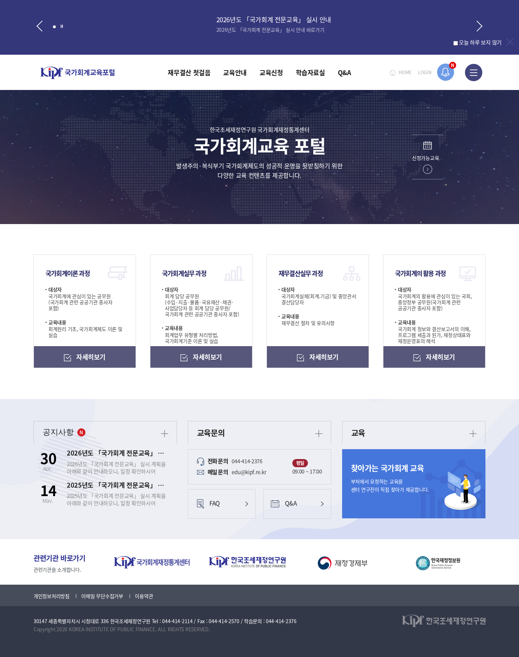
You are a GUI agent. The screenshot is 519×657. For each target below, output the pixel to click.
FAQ (214, 503)
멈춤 (62, 26)
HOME (405, 72)
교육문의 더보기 (318, 433)
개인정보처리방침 (52, 595)
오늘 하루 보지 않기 (480, 42)
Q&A (291, 503)
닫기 (510, 42)
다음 (481, 27)
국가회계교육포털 (78, 73)
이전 (38, 27)
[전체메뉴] (473, 72)
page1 (54, 26)
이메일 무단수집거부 (102, 595)
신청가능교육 (425, 157)
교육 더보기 (473, 433)
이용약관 (144, 595)
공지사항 (58, 432)
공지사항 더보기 (164, 433)
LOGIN (424, 72)
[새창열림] (151, 562)
